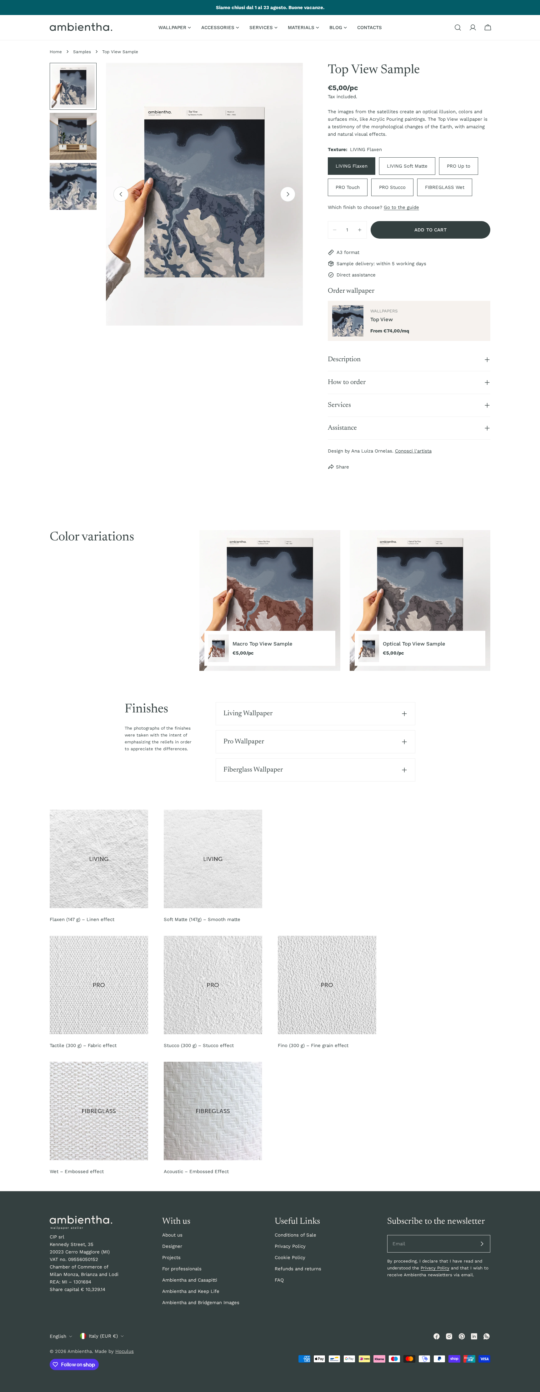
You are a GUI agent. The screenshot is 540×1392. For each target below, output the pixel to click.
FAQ (279, 1280)
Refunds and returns (298, 1269)
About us (172, 1235)
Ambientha (80, 1351)
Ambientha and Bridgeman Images (200, 1302)
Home (56, 51)
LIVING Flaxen (352, 166)
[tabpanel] (344, 600)
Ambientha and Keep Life (190, 1291)
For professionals (182, 1269)
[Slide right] (287, 194)
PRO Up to (458, 166)
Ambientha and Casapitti (189, 1280)
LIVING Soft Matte (407, 166)
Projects (171, 1257)
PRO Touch (348, 187)
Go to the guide (401, 207)
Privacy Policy (290, 1246)
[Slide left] (120, 194)
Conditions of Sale (295, 1235)
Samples (82, 51)
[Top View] (347, 321)
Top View (381, 319)
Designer (172, 1246)
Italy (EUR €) (103, 1336)
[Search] (458, 27)
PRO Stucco (392, 187)
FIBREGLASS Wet (444, 187)
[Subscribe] (482, 1244)
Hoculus (124, 1351)
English (58, 1336)
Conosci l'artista (413, 451)
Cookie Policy (290, 1257)
